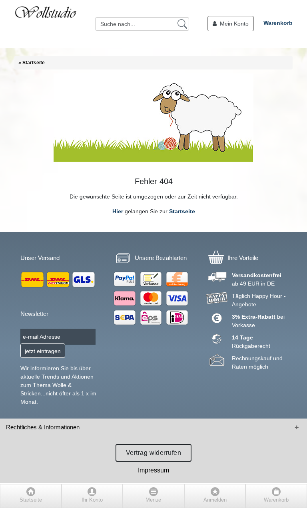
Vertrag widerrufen (153, 452)
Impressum (153, 470)
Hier (117, 211)
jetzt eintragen (43, 351)
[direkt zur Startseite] (45, 24)
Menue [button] (153, 500)
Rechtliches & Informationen (43, 427)
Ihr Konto (92, 500)
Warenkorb (278, 23)
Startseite (182, 211)
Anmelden (215, 500)
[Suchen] (182, 23)
